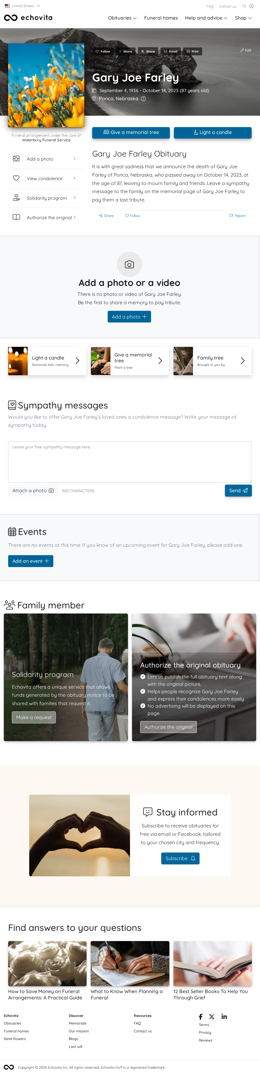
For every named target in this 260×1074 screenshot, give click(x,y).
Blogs (73, 1038)
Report (240, 215)
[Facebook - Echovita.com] (201, 1017)
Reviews (206, 1040)
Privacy (205, 1032)
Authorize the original (168, 727)
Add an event (27, 561)
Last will (75, 1046)
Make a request (34, 717)
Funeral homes (161, 18)
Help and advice (203, 18)
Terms (204, 1024)
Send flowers (15, 1038)
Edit (247, 50)
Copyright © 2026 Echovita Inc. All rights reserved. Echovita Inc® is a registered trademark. (91, 1067)
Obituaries (120, 18)
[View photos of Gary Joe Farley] (46, 85)
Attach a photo (29, 490)
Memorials (78, 1023)
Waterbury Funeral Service (46, 140)
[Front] (28, 17)
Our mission (79, 1031)
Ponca (106, 98)
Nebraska (127, 98)
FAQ (210, 6)
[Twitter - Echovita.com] (212, 1017)
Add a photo (126, 317)
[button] (23, 6)
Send (235, 490)
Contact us (227, 6)
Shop (241, 18)
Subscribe (177, 858)
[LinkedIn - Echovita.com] (224, 1017)
